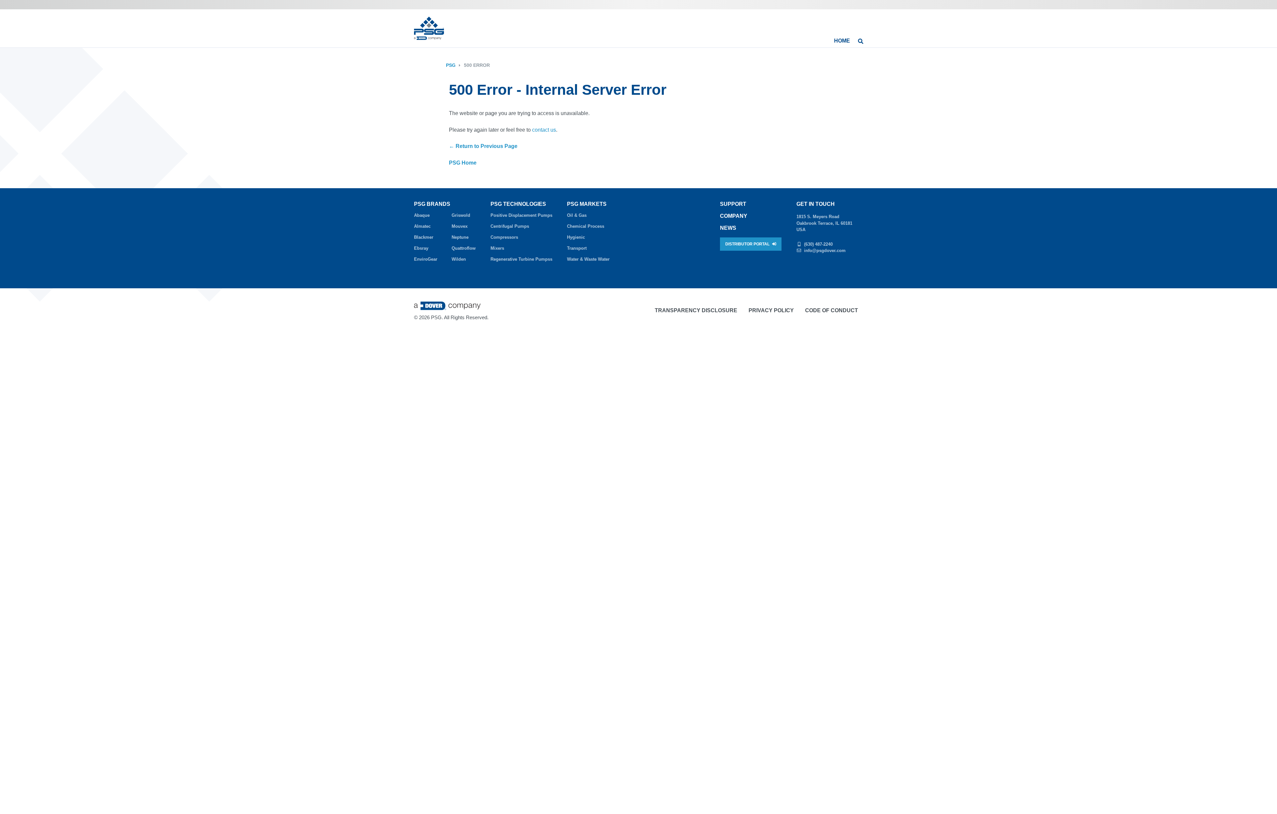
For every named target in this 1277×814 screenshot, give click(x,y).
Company (733, 216)
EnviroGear (425, 259)
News (728, 228)
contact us (544, 130)
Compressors (504, 237)
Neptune (460, 237)
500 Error (477, 65)
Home (842, 41)
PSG (451, 65)
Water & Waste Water (588, 259)
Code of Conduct (831, 310)
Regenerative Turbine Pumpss (521, 259)
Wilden (459, 259)
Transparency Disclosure (696, 310)
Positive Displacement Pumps (521, 215)
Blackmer (423, 237)
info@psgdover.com (825, 250)
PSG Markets (587, 204)
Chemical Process (585, 226)
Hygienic (576, 237)
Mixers (497, 248)
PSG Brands (432, 204)
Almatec (422, 226)
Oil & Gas (577, 215)
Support (733, 204)
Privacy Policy (771, 310)
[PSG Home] (429, 28)
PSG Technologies (518, 204)
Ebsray (421, 248)
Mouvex (460, 226)
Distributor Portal (748, 244)
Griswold (461, 215)
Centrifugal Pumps (510, 226)
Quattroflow (464, 248)
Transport (577, 248)
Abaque (422, 215)
